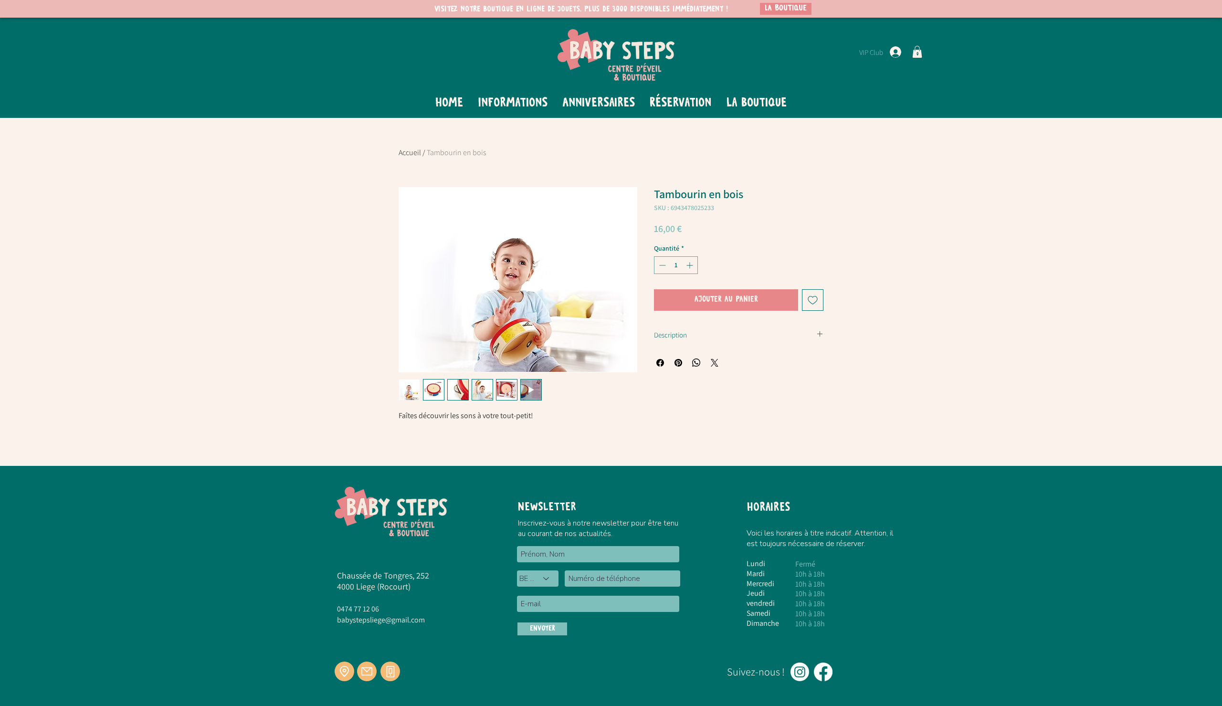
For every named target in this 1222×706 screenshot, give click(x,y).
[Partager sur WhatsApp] (696, 363)
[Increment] (690, 265)
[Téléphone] (390, 671)
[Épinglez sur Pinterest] (678, 363)
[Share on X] (714, 363)
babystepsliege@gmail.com (381, 620)
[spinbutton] (676, 265)
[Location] (344, 671)
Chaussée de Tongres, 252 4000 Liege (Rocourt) (383, 581)
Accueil (410, 153)
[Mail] (367, 671)
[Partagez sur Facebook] (660, 363)
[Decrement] (661, 265)
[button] (917, 52)
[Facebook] (823, 672)
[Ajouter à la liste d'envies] (812, 300)
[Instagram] (799, 672)
